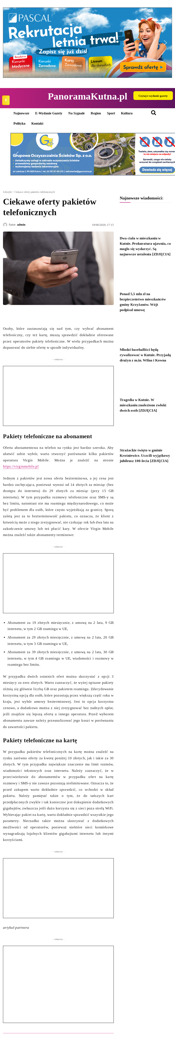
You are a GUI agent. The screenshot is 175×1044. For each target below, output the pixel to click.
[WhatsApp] (27, 315)
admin (21, 224)
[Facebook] (6, 100)
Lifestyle (7, 192)
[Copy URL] (46, 315)
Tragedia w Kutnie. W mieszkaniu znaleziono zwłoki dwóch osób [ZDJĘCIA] (143, 405)
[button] (87, 43)
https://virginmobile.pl (21, 466)
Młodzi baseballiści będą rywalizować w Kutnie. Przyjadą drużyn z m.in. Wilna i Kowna (145, 355)
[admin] (6, 225)
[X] (17, 315)
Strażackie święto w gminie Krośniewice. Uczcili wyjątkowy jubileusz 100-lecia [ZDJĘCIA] (145, 455)
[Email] (36, 315)
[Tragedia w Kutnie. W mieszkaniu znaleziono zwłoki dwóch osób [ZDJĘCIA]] (146, 381)
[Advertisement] (58, 396)
